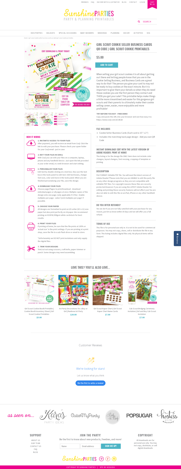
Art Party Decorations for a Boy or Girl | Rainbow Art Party (73, 310)
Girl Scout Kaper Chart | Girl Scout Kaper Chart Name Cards (108, 310)
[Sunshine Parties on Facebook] (107, 460)
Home (25, 38)
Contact (133, 2)
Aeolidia (111, 467)
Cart (152, 2)
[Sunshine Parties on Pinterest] (101, 460)
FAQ (92, 2)
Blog (124, 2)
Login (142, 2)
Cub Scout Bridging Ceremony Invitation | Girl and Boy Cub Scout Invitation (142, 311)
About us (35, 440)
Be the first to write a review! (90, 383)
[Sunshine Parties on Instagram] (114, 460)
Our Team (35, 443)
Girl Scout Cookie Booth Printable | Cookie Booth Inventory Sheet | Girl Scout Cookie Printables (39, 311)
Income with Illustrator (108, 2)
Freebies (85, 2)
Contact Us (35, 446)
